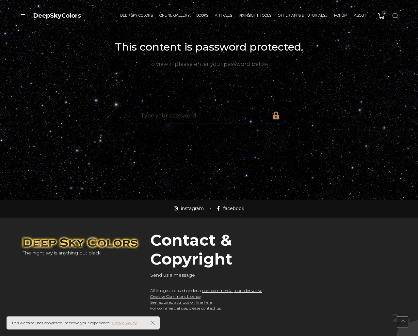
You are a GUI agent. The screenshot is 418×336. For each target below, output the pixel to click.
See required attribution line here (181, 302)
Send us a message (172, 275)
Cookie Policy (124, 322)
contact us (211, 308)
